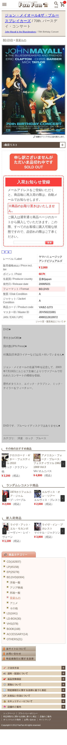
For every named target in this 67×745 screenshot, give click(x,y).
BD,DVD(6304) (15, 577)
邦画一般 (15, 592)
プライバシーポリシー (28, 713)
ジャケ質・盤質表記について (49, 321)
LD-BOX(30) (14, 618)
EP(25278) (13, 572)
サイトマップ (45, 720)
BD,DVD (8, 40)
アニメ (14, 603)
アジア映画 (16, 587)
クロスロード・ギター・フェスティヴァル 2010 (16, 459)
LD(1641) (12, 613)
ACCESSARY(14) (17, 634)
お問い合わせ (30, 720)
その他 (14, 608)
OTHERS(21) (14, 639)
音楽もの (15, 597)
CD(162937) (14, 561)
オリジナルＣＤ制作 (12, 720)
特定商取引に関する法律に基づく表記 (19, 716)
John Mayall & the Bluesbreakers (20, 32)
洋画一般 (15, 582)
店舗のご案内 (45, 716)
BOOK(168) (13, 629)
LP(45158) (13, 567)
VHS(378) (12, 623)
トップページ (9, 713)
